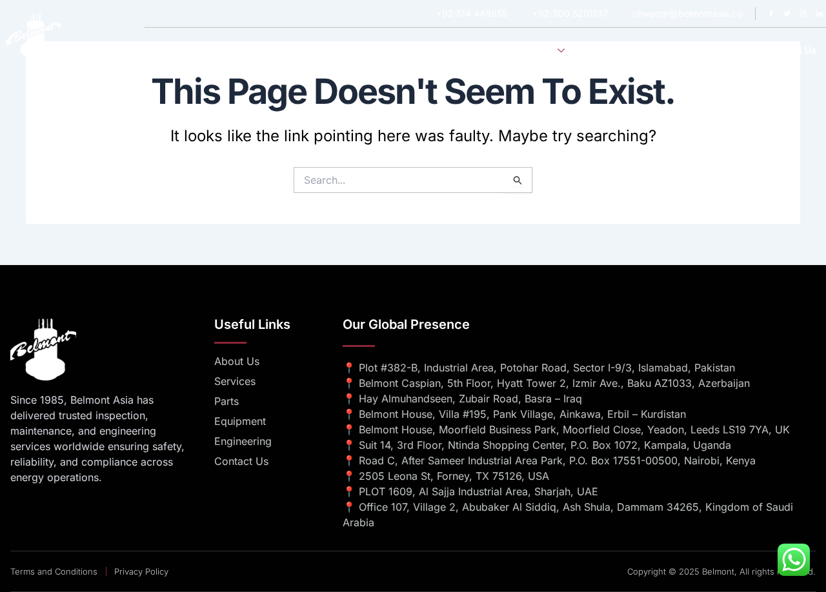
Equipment (683, 50)
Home (425, 50)
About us (478, 50)
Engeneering (614, 50)
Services (535, 50)
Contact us (792, 50)
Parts (737, 50)
